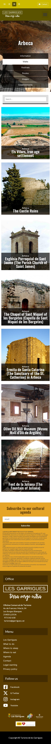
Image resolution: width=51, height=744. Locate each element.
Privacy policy (10, 669)
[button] (45, 14)
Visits (25, 61)
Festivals (25, 67)
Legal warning (10, 665)
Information (25, 56)
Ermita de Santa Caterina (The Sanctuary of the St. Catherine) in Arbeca (25, 373)
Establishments (25, 85)
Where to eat (9, 652)
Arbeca (25, 148)
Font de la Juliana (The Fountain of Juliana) (25, 486)
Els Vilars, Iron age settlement (25, 153)
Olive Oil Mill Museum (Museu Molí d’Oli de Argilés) (26, 430)
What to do (8, 644)
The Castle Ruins (25, 210)
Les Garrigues (10, 639)
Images (25, 79)
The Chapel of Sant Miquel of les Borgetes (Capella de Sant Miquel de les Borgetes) (25, 317)
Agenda (7, 656)
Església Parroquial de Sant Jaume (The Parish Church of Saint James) (25, 262)
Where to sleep (10, 648)
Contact (7, 660)
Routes (25, 73)
